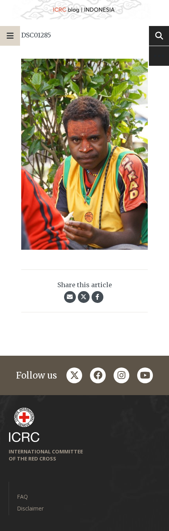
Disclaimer (30, 508)
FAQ (22, 496)
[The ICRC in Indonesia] (84, 9)
